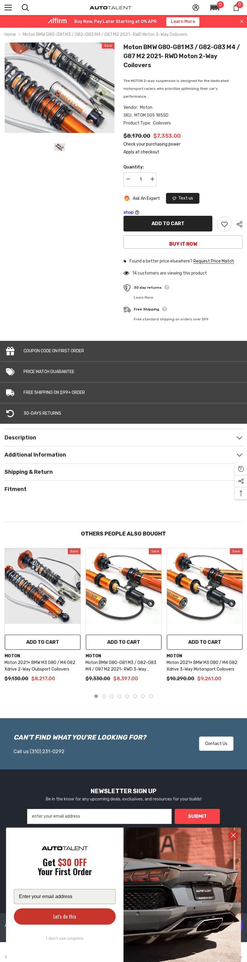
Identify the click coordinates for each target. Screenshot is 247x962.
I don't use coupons (64, 938)
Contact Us (216, 743)
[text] (65, 868)
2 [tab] (104, 696)
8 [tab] (151, 696)
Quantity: (134, 167)
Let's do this (64, 916)
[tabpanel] (42, 618)
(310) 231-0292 (47, 751)
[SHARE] (237, 224)
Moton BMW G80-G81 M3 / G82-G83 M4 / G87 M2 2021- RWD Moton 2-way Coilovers (182, 56)
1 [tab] (96, 696)
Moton (146, 107)
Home (10, 34)
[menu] (8, 7)
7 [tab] (143, 696)
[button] (215, 7)
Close (241, 21)
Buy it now (183, 244)
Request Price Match (213, 261)
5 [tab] (127, 696)
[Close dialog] (233, 835)
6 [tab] (135, 696)
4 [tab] (119, 696)
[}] (59, 87)
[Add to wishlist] (224, 223)
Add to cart (168, 223)
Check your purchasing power (152, 144)
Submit (197, 816)
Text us (185, 198)
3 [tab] (112, 696)
